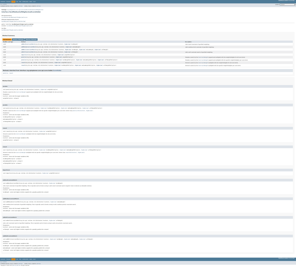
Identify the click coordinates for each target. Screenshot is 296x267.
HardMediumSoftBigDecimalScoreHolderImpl (14, 21)
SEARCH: (277, 4)
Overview (2, 1)
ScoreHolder (5, 17)
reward (23, 62)
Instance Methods (18, 39)
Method (20, 6)
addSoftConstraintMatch (28, 52)
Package (8, 1)
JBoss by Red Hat (16, 265)
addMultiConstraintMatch (28, 49)
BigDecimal (67, 44)
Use (17, 1)
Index (30, 1)
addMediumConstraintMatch (28, 47)
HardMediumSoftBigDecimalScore (18, 17)
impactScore (24, 54)
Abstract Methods (31, 39)
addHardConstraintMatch (28, 44)
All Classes (3, 4)
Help (34, 1)
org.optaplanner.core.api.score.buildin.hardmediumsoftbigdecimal (25, 9)
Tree (20, 1)
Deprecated (25, 1)
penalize (23, 57)
